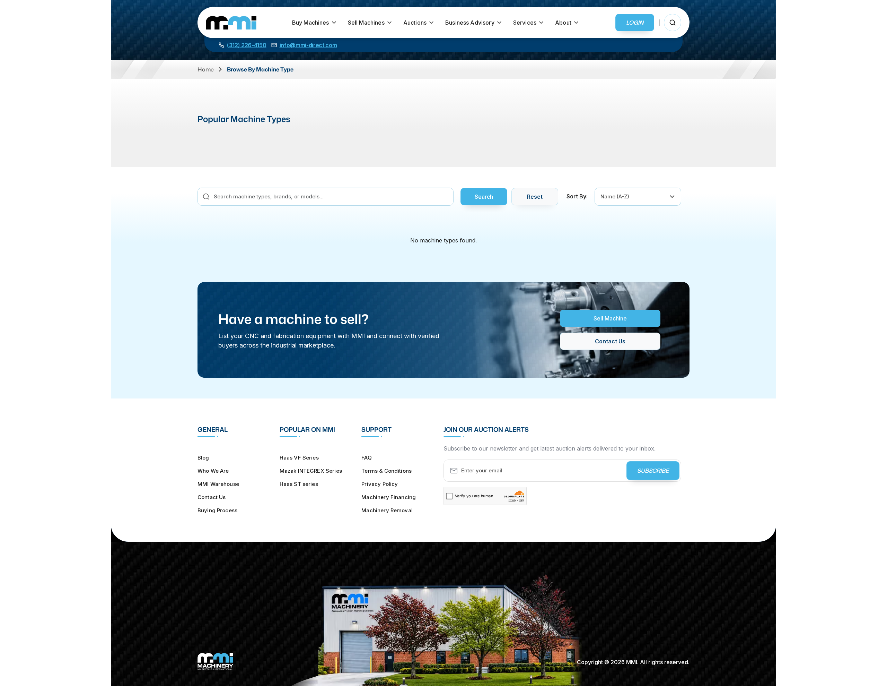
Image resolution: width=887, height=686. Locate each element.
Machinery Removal (387, 510)
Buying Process (217, 510)
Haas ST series (299, 484)
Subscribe (653, 470)
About (563, 22)
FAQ (366, 457)
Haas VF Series (299, 457)
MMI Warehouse (218, 484)
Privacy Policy (379, 484)
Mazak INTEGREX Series (311, 471)
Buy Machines (310, 22)
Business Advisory (469, 22)
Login (634, 22)
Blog (203, 457)
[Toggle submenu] (334, 22)
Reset (535, 196)
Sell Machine (610, 318)
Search (484, 196)
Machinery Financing (388, 497)
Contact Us (610, 341)
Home (205, 69)
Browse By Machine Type (260, 69)
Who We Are (213, 471)
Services (524, 22)
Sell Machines (366, 22)
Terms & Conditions (386, 471)
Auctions (415, 22)
